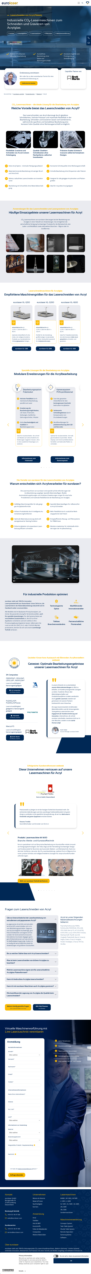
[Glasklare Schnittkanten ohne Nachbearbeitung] (45, 139)
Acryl (34, 1218)
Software (63, 1238)
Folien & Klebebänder (40, 1229)
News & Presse (38, 1201)
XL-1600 (69, 1204)
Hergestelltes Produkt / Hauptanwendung (20, 1145)
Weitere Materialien (39, 1235)
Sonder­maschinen (66, 1212)
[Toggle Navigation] (78, 3)
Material (39, 94)
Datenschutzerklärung (24, 1169)
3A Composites (15, 691)
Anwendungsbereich (14, 1137)
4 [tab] (77, 85)
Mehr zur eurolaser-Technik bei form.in (34, 881)
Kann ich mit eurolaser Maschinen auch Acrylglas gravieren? (30, 986)
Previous (8, 424)
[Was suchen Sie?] (82, 3)
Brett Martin (15, 737)
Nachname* (11, 1067)
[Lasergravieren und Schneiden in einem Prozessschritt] (18, 139)
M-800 (62, 1198)
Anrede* (10, 1051)
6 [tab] (52, 890)
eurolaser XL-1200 (21, 349)
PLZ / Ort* (11, 1109)
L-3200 (68, 1201)
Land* (10, 1117)
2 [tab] (72, 85)
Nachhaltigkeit (37, 1204)
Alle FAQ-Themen (42, 1007)
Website (10, 1102)
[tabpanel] (73, 78)
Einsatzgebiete (22, 33)
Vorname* (11, 1059)
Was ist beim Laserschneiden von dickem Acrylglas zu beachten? (28, 961)
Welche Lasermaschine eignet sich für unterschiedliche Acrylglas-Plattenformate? (28, 971)
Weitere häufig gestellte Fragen (18, 1007)
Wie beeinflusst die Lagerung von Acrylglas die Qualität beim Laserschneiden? (30, 994)
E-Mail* (10, 1074)
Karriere (35, 1207)
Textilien (35, 1221)
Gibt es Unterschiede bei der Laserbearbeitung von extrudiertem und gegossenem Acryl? (26, 919)
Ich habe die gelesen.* (23, 1169)
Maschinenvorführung (63, 33)
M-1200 (68, 1198)
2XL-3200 (63, 1207)
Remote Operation (66, 1232)
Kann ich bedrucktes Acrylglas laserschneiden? (25, 979)
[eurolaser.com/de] (39, 3)
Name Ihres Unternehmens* (16, 1094)
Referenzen (48, 33)
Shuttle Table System (67, 1229)
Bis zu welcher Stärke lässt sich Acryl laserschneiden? (28, 953)
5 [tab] (52, 467)
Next (83, 424)
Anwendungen (30, 94)
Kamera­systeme (65, 1235)
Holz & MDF (37, 1223)
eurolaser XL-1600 (69, 349)
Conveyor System (66, 1223)
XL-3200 (76, 1204)
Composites (37, 1232)
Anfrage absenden (16, 1175)
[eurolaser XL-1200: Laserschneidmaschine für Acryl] (21, 313)
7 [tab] (54, 890)
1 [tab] (69, 85)
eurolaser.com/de (18, 94)
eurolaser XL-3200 (45, 349)
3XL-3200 (63, 1210)
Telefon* (10, 1082)
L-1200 (62, 1201)
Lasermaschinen (36, 33)
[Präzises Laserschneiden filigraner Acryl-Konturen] (72, 139)
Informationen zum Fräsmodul (29, 459)
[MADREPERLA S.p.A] (73, 78)
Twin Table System (66, 1226)
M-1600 (74, 1198)
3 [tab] (75, 85)
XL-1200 (63, 1204)
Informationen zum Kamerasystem (62, 459)
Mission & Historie (39, 1198)
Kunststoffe (37, 1226)
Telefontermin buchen (28, 83)
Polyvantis (15, 716)
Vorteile (11, 33)
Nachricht (11, 1154)
